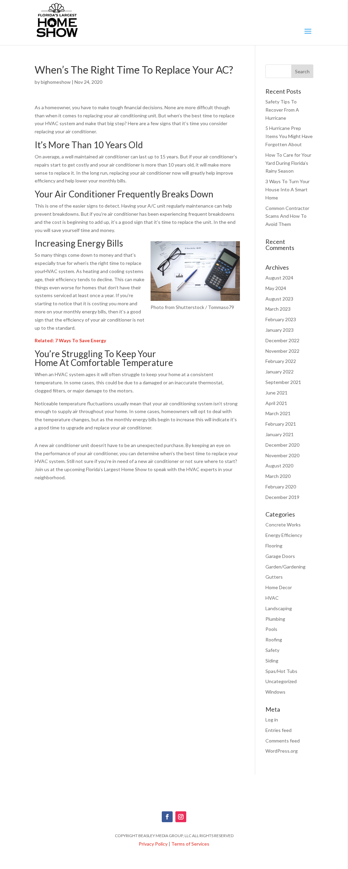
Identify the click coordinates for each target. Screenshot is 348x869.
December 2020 (282, 445)
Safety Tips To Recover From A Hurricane (282, 110)
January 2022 (279, 371)
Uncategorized (281, 681)
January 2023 (279, 330)
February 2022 (280, 361)
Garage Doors (280, 556)
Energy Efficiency (283, 535)
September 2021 (283, 382)
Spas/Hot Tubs (281, 671)
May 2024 (275, 288)
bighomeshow (56, 82)
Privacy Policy (153, 844)
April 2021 (276, 403)
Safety (272, 650)
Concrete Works (283, 524)
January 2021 (279, 434)
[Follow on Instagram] (180, 816)
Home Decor (278, 587)
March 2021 (278, 413)
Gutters (274, 577)
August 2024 (279, 278)
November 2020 (282, 455)
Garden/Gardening (285, 566)
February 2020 (280, 486)
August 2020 (279, 465)
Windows (275, 692)
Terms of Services (190, 844)
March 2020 (278, 476)
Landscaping (278, 608)
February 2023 (280, 319)
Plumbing (275, 619)
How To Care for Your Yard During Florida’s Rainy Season (288, 163)
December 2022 (282, 340)
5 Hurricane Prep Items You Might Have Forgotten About (289, 136)
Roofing (273, 639)
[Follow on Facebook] (167, 816)
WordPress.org (281, 751)
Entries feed (278, 730)
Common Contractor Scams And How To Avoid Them (287, 216)
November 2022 (282, 351)
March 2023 (278, 309)
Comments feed (282, 741)
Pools (271, 629)
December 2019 (282, 497)
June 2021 (276, 392)
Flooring (273, 545)
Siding (271, 660)
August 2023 (279, 299)
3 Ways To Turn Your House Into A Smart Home (287, 189)
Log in (271, 719)
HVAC (272, 598)
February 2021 (280, 424)
